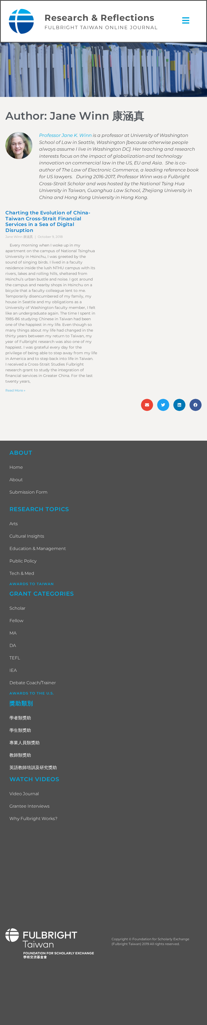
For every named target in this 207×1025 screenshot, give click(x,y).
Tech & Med (21, 573)
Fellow (16, 620)
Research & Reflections (99, 17)
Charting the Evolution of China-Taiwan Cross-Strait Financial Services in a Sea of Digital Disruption (47, 221)
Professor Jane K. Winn (65, 135)
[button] (147, 405)
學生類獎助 (20, 730)
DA (12, 645)
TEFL (14, 657)
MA (12, 633)
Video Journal (24, 793)
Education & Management (37, 548)
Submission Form (28, 492)
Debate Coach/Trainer (32, 682)
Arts (13, 523)
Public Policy (22, 561)
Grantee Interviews (29, 806)
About (16, 479)
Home (16, 467)
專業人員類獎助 (24, 742)
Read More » (15, 390)
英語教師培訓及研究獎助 (33, 767)
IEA (13, 670)
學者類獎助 (20, 717)
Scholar (17, 608)
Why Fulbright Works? (33, 818)
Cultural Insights (26, 536)
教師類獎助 (20, 755)
